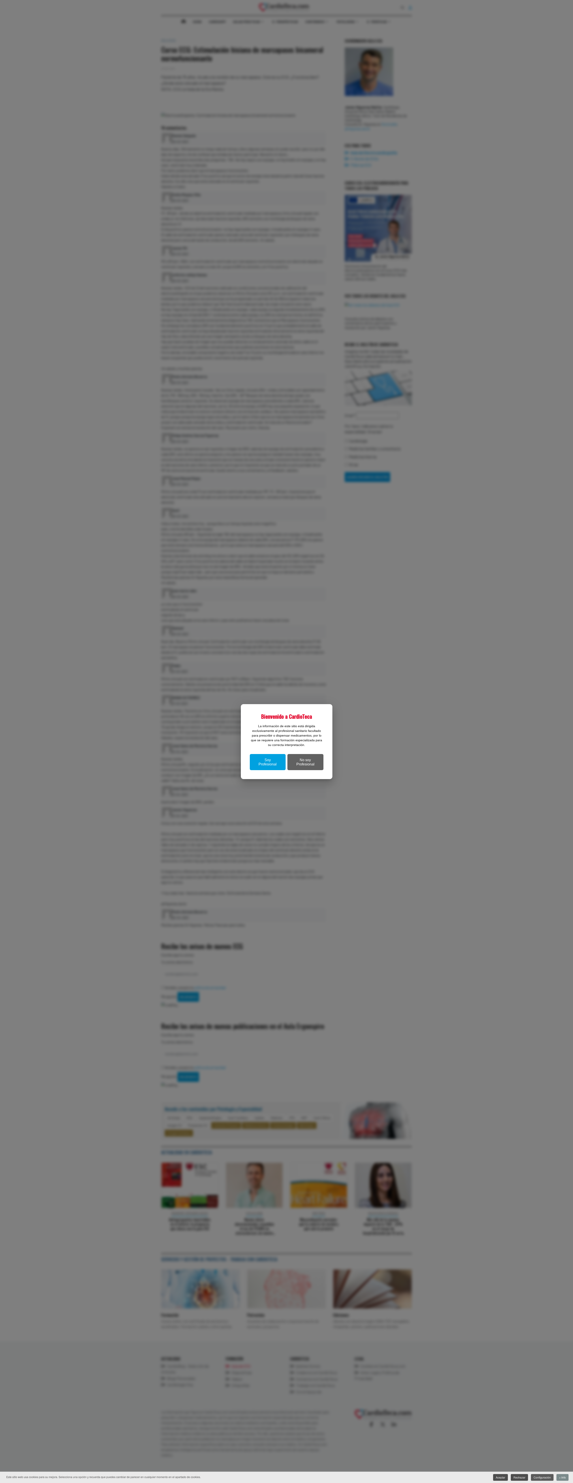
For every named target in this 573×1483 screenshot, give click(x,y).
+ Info (562, 1477)
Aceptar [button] (500, 1477)
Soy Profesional (268, 762)
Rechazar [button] (519, 1477)
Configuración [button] (542, 1477)
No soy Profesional (305, 762)
